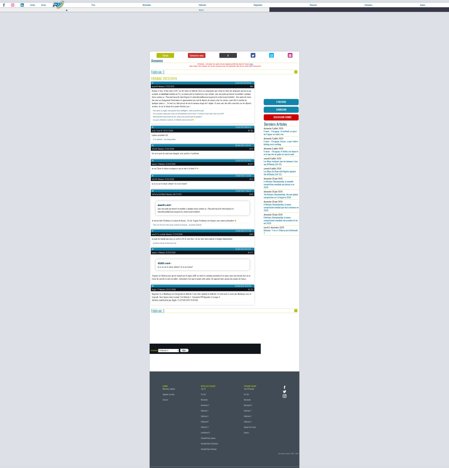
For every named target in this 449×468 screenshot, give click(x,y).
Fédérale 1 (204, 411)
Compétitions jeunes (208, 438)
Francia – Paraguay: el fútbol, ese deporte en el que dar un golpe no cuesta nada (281, 151)
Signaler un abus (168, 394)
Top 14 (203, 389)
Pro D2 (203, 394)
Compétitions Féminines (209, 444)
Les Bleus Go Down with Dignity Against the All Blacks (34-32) (280, 171)
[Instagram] (271, 55)
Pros (93, 5)
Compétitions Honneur (209, 449)
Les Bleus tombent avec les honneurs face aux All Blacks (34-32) (281, 161)
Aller (184, 350)
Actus (43, 5)
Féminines (368, 5)
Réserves (313, 5)
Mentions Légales (169, 389)
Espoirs (246, 433)
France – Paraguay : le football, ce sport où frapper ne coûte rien (280, 131)
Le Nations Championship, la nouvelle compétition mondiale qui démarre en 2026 (279, 183)
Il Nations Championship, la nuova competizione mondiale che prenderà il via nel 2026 (281, 219)
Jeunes (422, 5)
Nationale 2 (205, 405)
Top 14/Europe (249, 389)
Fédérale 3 (157, 72)
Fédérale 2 (204, 416)
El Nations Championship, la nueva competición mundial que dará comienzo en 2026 (281, 206)
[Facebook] (228, 55)
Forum (32, 5)
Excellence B (205, 433)
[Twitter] (253, 55)
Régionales (258, 5)
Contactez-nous (197, 55)
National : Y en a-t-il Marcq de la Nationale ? (281, 230)
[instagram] (284, 396)
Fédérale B (204, 422)
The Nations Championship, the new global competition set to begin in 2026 (281, 194)
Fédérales (202, 5)
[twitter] (284, 391)
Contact (165, 400)
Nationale (204, 400)
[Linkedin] (290, 55)
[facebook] (284, 387)
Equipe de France (250, 427)
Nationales (147, 5)
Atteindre (154, 350)
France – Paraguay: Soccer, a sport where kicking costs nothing (281, 141)
